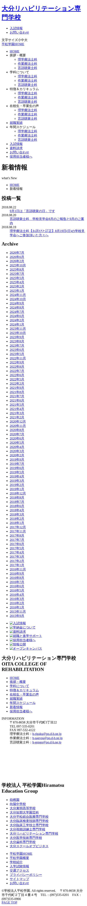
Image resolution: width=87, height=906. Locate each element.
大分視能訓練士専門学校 (27, 829)
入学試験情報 (19, 866)
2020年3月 (17, 451)
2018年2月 (17, 518)
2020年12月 (18, 421)
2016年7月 (17, 582)
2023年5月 (17, 354)
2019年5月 (17, 472)
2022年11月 (18, 358)
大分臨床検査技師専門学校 (29, 821)
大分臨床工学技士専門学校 (29, 825)
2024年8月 (17, 307)
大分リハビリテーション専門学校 (34, 833)
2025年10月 (18, 265)
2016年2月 (17, 603)
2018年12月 (18, 493)
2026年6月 (17, 257)
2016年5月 (17, 590)
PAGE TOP (9, 902)
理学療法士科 (27, 59)
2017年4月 (17, 552)
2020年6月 (17, 438)
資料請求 (16, 148)
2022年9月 (17, 362)
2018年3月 (17, 514)
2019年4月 (17, 476)
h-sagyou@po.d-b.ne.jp (47, 738)
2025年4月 (17, 282)
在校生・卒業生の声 (24, 694)
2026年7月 (17, 252)
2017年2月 (17, 561)
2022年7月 (17, 371)
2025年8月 (17, 269)
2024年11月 (18, 295)
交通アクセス (19, 870)
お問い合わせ (19, 32)
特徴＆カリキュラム (24, 690)
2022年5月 (17, 379)
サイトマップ (19, 879)
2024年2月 (17, 320)
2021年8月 (17, 392)
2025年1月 (17, 290)
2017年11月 (18, 531)
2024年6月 (17, 316)
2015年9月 (17, 615)
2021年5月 (17, 404)
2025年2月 (17, 286)
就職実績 (16, 122)
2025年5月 (17, 278)
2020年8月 (17, 430)
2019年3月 (17, 480)
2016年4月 (17, 594)
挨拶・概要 (18, 681)
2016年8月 (17, 577)
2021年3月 (17, 413)
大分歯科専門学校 (23, 842)
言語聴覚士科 (27, 68)
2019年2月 (17, 485)
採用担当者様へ (21, 156)
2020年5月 (17, 442)
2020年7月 (17, 434)
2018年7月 (17, 501)
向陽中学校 (18, 804)
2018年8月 (17, 497)
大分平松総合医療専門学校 (29, 816)
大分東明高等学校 (23, 808)
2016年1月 (17, 607)
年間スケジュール (23, 703)
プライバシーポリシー (26, 874)
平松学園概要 (19, 858)
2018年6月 (17, 506)
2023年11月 (18, 328)
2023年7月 (17, 345)
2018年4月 (17, 510)
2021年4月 (17, 409)
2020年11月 (18, 425)
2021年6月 (17, 400)
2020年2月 (17, 455)
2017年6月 (17, 544)
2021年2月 (17, 417)
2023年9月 (17, 337)
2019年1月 (17, 489)
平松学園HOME (13, 44)
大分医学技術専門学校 (26, 837)
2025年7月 (17, 273)
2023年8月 (17, 341)
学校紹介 (16, 862)
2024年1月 (17, 324)
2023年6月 (17, 349)
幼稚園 (14, 799)
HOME (14, 51)
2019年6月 (17, 468)
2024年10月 (18, 299)
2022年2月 (17, 383)
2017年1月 (17, 565)
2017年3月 (17, 556)
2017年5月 (17, 548)
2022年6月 (17, 375)
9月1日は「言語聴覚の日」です (32, 211)
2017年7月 (17, 539)
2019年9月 (17, 459)
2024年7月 (17, 311)
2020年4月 (17, 447)
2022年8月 (17, 366)
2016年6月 (17, 586)
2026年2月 (17, 261)
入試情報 (16, 28)
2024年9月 (17, 303)
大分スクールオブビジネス (29, 846)
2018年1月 (17, 523)
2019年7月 (17, 463)
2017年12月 (18, 527)
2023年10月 (18, 333)
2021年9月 (17, 387)
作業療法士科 (27, 63)
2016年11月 (18, 569)
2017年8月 (17, 535)
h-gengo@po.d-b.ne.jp (46, 742)
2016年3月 (17, 599)
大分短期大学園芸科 (24, 812)
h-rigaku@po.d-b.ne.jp (47, 733)
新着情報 (16, 707)
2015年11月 (18, 611)
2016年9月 (17, 573)
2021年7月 (17, 396)
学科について (19, 686)
